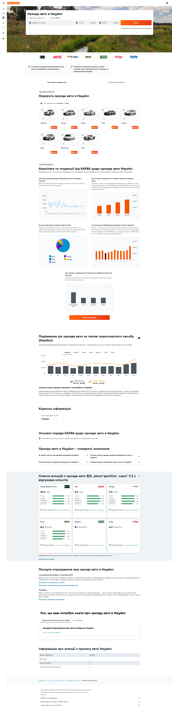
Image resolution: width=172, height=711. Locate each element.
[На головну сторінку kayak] (13, 3)
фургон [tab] (98, 352)
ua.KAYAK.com (42, 680)
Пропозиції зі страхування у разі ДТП (51, 582)
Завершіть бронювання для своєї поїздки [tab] (56, 620)
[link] (89, 317)
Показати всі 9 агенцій (46, 559)
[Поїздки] (3, 33)
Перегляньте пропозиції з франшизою (52, 599)
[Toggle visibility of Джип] (52, 256)
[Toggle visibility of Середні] (67, 256)
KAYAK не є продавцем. (49, 698)
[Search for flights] (3, 9)
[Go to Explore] (3, 23)
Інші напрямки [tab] (78, 620)
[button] (3, 3)
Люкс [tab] (112, 352)
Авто (50, 680)
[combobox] (36, 18)
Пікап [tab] (106, 352)
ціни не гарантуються (83, 692)
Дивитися (54, 127)
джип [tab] (91, 352)
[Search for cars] (3, 18)
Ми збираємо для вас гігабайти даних (54, 702)
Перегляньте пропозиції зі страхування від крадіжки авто (58, 585)
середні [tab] (76, 352)
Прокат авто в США (59, 680)
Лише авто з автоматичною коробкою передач (137, 28)
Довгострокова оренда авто (52, 632)
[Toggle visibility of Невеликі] (68, 259)
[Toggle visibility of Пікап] (52, 259)
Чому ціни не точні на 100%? (51, 705)
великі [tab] (84, 352)
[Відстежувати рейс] (3, 27)
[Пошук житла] (3, 13)
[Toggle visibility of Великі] (52, 262)
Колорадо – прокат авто (73, 680)
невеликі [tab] (67, 352)
